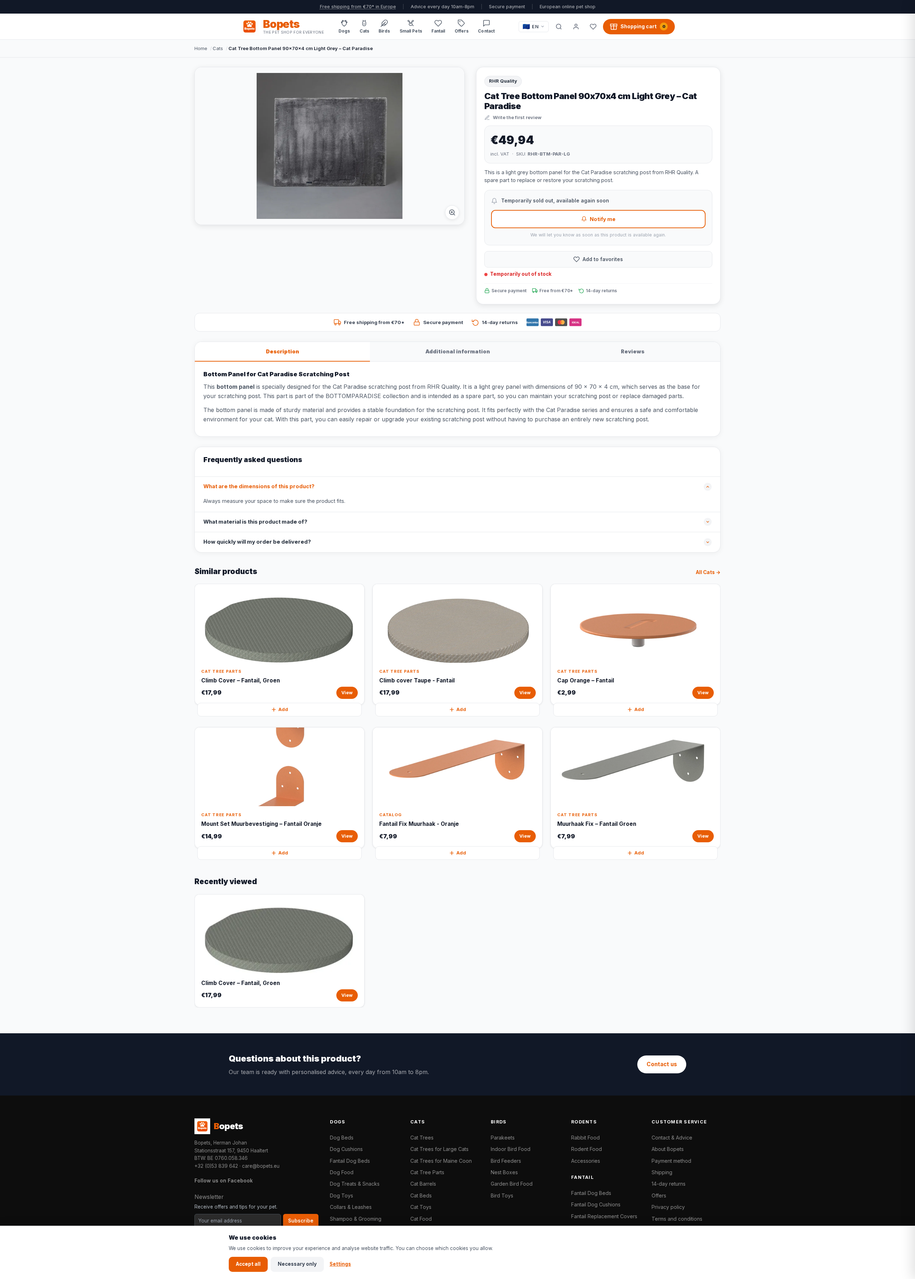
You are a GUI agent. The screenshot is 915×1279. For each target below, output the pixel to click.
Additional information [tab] (457, 351)
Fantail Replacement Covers (604, 1216)
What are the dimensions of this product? (259, 486)
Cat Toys (420, 1207)
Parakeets (503, 1138)
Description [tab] (282, 351)
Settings (340, 1264)
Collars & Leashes (351, 1207)
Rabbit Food (585, 1138)
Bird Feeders (506, 1161)
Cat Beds (421, 1195)
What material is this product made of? (255, 522)
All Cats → (708, 572)
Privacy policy (668, 1207)
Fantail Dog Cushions (595, 1204)
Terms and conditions (677, 1219)
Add (283, 709)
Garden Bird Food (512, 1184)
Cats (218, 48)
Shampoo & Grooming (355, 1219)
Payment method (671, 1161)
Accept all (248, 1264)
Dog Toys (341, 1195)
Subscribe (300, 1221)
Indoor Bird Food (510, 1149)
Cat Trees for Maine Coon (441, 1161)
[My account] (576, 26)
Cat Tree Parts (427, 1172)
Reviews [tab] (632, 351)
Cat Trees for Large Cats (439, 1149)
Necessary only (297, 1264)
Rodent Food (586, 1149)
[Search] (559, 26)
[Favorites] (593, 26)
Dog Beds (341, 1138)
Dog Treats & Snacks (355, 1184)
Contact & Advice (672, 1138)
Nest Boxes (504, 1172)
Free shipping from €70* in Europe (358, 6)
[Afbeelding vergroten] (452, 212)
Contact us (662, 1064)
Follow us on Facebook (223, 1180)
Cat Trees (422, 1138)
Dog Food (341, 1172)
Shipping (662, 1172)
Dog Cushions (346, 1149)
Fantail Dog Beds (350, 1161)
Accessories (585, 1161)
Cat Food (421, 1219)
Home (200, 48)
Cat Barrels (423, 1184)
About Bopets (668, 1149)
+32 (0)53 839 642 (216, 1166)
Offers (659, 1195)
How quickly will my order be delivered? (257, 542)
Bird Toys (502, 1195)
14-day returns (669, 1184)
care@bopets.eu (261, 1166)
